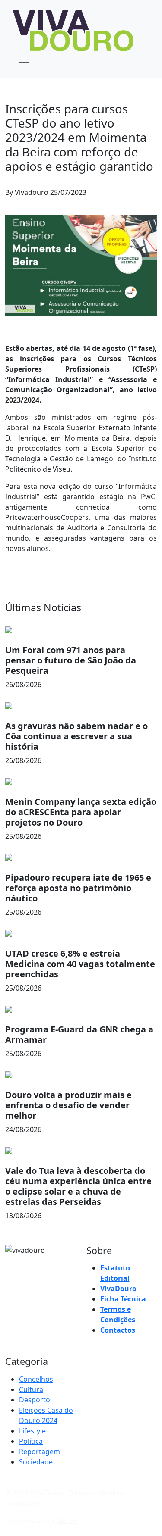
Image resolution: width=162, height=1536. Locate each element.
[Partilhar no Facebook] (123, 196)
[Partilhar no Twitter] (138, 196)
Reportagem (39, 1451)
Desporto (34, 1400)
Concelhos (36, 1379)
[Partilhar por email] (154, 196)
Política (31, 1441)
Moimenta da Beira (65, 93)
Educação (21, 93)
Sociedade (36, 1462)
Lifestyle (32, 1431)
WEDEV (67, 1521)
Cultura (31, 1389)
